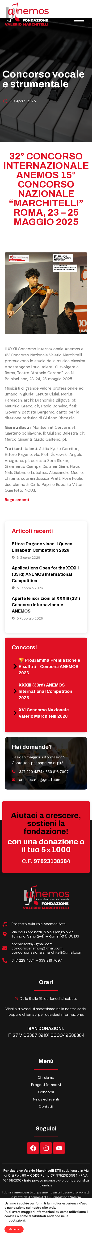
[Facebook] (33, 1148)
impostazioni (14, 1220)
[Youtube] (59, 1148)
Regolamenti (17, 499)
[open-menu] (79, 17)
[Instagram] (46, 1148)
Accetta (14, 1229)
